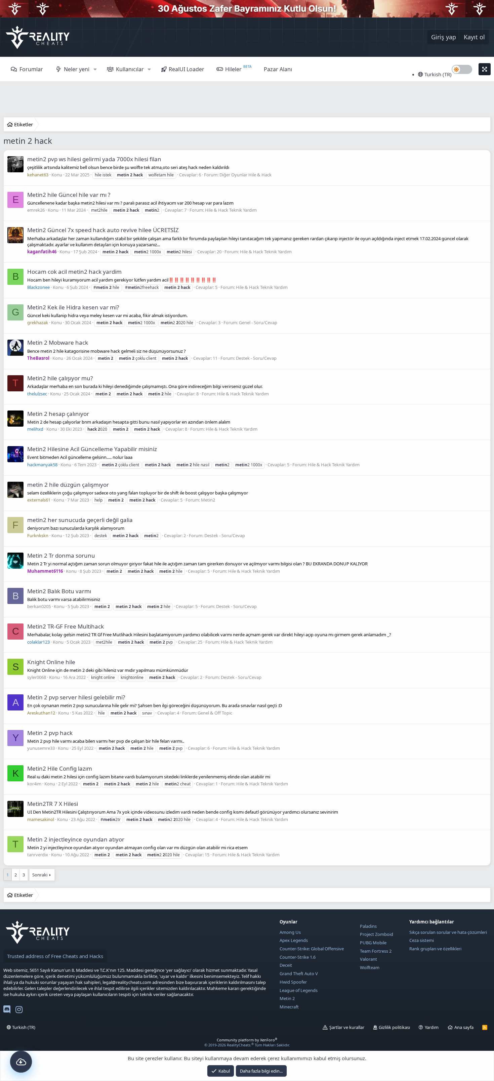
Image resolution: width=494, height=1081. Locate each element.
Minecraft (289, 1007)
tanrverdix (37, 855)
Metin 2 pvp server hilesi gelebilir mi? (76, 697)
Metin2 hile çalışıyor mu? (60, 378)
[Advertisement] (247, 100)
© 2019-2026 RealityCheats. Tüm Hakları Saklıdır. (247, 1044)
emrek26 (36, 210)
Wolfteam (369, 967)
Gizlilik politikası (394, 1027)
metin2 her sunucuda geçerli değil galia (80, 520)
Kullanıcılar (130, 69)
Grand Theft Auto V (299, 973)
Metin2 (208, 500)
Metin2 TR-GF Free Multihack (65, 626)
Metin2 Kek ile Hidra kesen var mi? (73, 307)
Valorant (368, 959)
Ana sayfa (464, 1027)
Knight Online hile (51, 662)
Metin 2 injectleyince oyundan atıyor (75, 839)
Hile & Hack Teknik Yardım (231, 210)
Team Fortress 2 (376, 951)
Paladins (368, 926)
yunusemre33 (41, 748)
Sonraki (39, 875)
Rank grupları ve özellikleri (435, 949)
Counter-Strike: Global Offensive (312, 949)
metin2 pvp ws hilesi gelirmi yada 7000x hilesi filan (94, 159)
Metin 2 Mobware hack (57, 342)
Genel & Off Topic (215, 713)
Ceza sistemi (421, 940)
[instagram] (19, 1011)
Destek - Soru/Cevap (256, 358)
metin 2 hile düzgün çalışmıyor (68, 484)
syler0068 (36, 677)
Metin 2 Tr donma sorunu (61, 555)
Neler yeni (76, 69)
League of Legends (299, 990)
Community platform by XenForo (247, 1039)
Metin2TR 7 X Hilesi (52, 804)
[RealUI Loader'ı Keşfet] (21, 1062)
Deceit (286, 965)
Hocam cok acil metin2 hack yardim (74, 271)
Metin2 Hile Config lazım (59, 768)
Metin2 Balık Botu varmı (59, 591)
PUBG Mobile (373, 943)
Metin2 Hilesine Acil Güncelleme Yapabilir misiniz (92, 449)
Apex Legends (294, 940)
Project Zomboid (376, 934)
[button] (95, 69)
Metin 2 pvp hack (50, 733)
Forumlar (31, 69)
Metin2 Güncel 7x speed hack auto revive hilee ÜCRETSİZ (103, 230)
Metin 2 (287, 998)
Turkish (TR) (437, 74)
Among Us (290, 932)
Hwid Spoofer (293, 982)
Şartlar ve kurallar (346, 1027)
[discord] (6, 1011)
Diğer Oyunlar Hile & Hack (245, 175)
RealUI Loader (186, 69)
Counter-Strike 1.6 (298, 957)
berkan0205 (39, 606)
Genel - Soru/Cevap (258, 322)
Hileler (233, 69)
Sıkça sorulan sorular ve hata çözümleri (448, 932)
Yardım (432, 1027)
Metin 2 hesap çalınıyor (58, 414)
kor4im (34, 784)
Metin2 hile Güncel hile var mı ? (68, 195)
